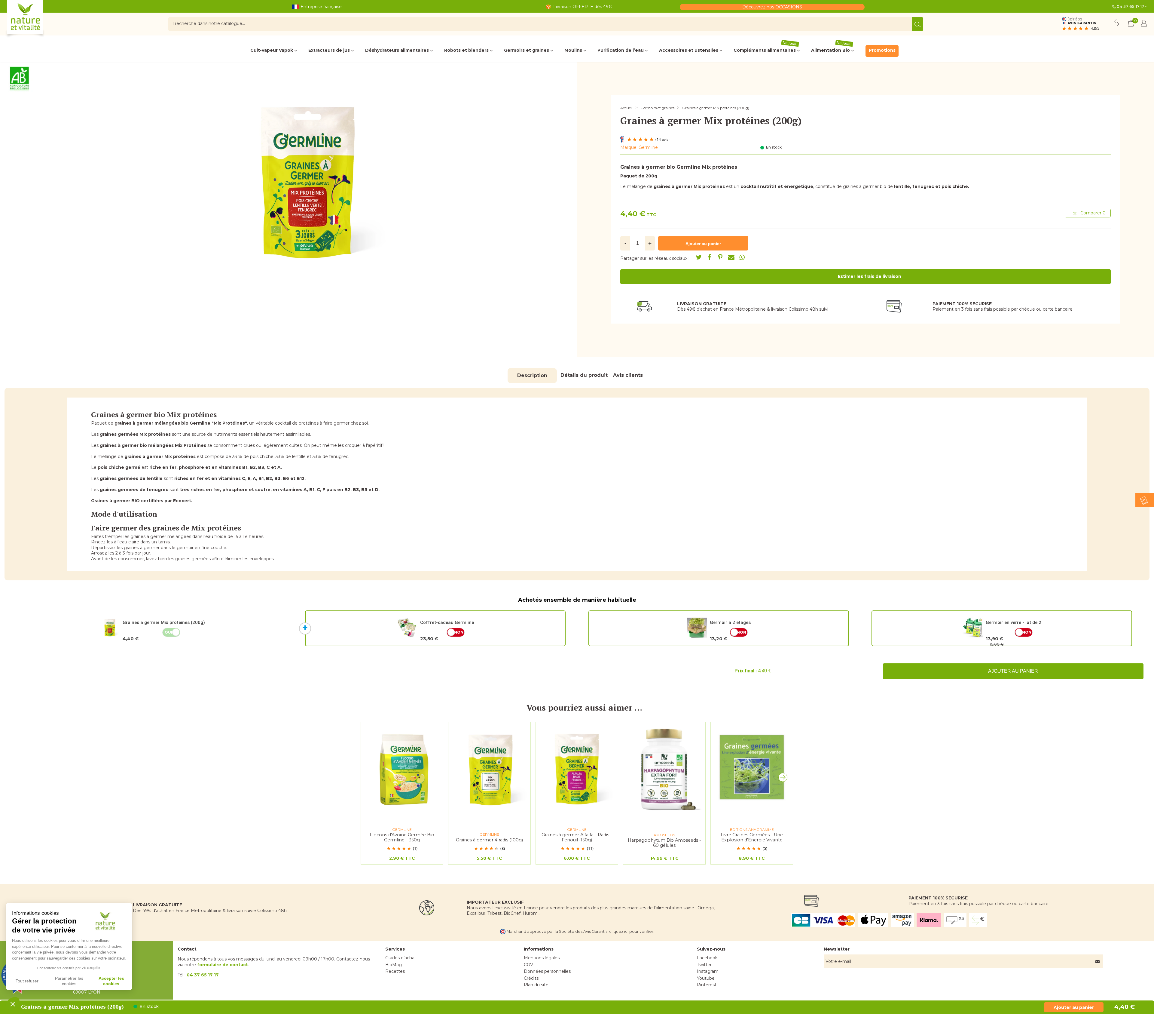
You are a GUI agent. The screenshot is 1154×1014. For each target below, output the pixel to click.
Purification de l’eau (620, 50)
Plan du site (536, 985)
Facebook (707, 957)
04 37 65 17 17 (1130, 6)
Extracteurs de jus (329, 50)
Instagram (708, 971)
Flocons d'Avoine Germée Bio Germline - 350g (402, 837)
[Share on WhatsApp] (741, 257)
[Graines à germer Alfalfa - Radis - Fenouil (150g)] (577, 769)
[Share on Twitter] (698, 257)
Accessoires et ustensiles (688, 50)
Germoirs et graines (526, 50)
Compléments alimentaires (766, 49)
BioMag (393, 964)
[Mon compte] (1143, 24)
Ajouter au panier (1013, 671)
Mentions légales (542, 957)
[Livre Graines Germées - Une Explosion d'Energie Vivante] (752, 769)
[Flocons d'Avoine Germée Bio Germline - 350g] (402, 769)
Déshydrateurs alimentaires (397, 50)
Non (458, 632)
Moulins (573, 50)
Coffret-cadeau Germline (447, 622)
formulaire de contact (222, 964)
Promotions (882, 50)
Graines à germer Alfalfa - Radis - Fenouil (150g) (577, 837)
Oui (168, 632)
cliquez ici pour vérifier (631, 931)
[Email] (731, 257)
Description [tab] (532, 375)
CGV (528, 964)
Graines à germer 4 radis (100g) (489, 840)
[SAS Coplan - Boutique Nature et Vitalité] (38, 19)
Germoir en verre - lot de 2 (1013, 622)
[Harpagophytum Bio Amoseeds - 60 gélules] (664, 769)
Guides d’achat (400, 957)
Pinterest (706, 985)
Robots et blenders (466, 50)
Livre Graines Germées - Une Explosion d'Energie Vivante (752, 837)
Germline (648, 147)
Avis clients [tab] (628, 375)
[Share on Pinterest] (720, 257)
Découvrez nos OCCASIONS (772, 7)
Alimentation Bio (831, 49)
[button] (784, 779)
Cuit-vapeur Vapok (271, 50)
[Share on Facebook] (709, 257)
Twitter (704, 964)
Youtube (706, 978)
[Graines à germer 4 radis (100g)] (489, 769)
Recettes (395, 971)
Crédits (531, 978)
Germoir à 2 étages (730, 622)
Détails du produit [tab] (584, 375)
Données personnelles (547, 971)
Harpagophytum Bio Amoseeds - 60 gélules (664, 843)
